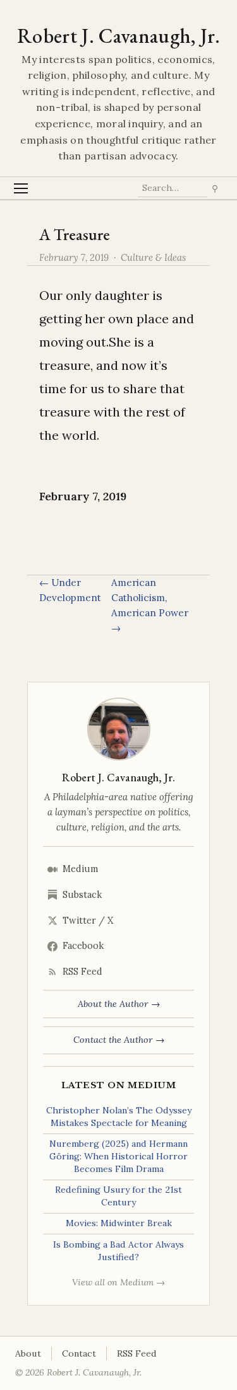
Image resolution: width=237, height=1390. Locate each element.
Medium (80, 869)
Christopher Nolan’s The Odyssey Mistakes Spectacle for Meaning (118, 1117)
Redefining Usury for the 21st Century (118, 1196)
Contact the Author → (118, 1039)
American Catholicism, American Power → (149, 606)
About (28, 1353)
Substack (82, 894)
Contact (79, 1353)
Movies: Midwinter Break (119, 1223)
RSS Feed (82, 971)
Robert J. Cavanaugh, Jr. (118, 36)
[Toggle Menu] (21, 188)
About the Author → (119, 1003)
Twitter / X (88, 920)
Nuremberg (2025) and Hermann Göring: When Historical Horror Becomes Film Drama (118, 1156)
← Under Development (70, 590)
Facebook (83, 945)
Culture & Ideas (153, 257)
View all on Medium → (118, 1282)
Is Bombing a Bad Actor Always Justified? (118, 1251)
